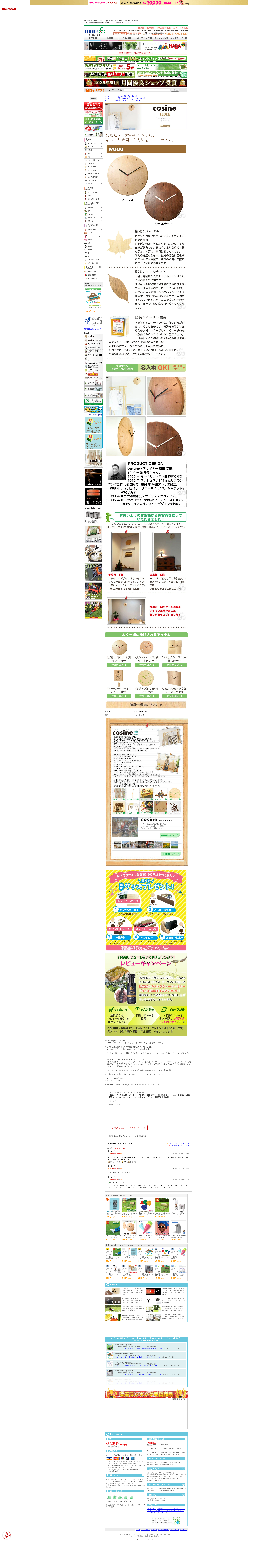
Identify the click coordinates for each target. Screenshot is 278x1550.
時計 (129, 96)
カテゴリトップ (110, 96)
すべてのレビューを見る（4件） (180, 1143)
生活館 (118, 98)
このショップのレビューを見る (180, 1145)
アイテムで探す (121, 96)
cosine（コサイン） (128, 98)
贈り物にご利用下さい (123, 100)
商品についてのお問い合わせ (120, 1136)
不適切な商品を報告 (140, 1136)
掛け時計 (134, 96)
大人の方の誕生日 (137, 100)
